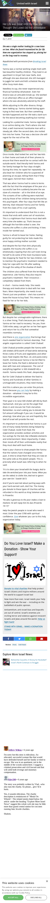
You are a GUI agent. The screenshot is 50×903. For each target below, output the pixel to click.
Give (16, 516)
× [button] (47, 881)
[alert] (25, 890)
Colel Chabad (22, 644)
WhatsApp (19, 35)
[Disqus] (25, 780)
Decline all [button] (36, 897)
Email (29, 35)
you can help (23, 390)
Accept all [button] (13, 897)
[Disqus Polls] (25, 707)
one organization (22, 337)
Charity (14, 644)
